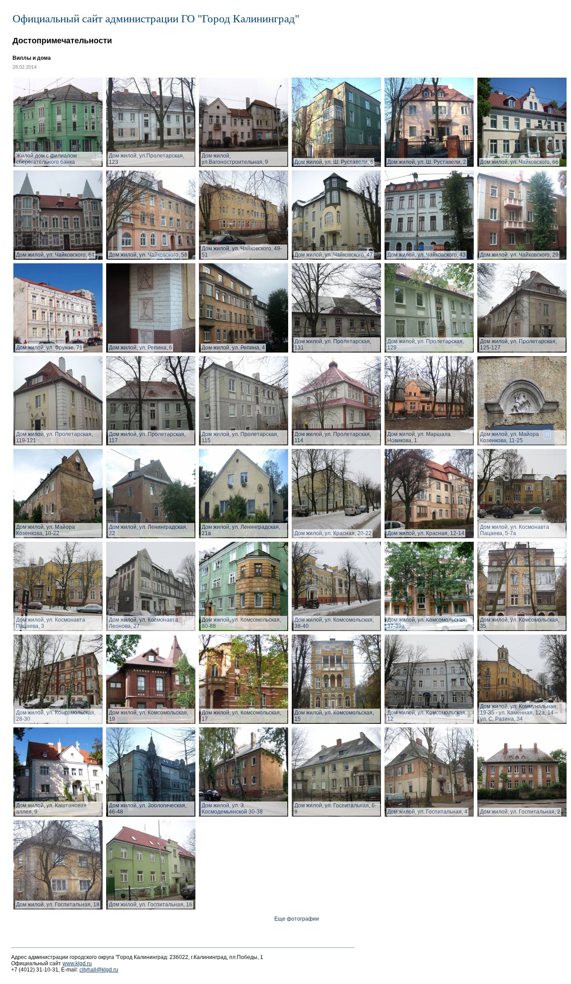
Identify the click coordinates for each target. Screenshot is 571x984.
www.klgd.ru (77, 963)
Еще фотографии (296, 919)
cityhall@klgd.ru (98, 970)
